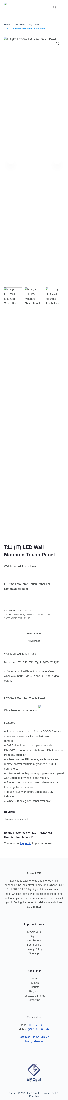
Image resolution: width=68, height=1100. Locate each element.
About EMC (34, 873)
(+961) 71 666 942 (38, 1025)
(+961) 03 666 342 (38, 1029)
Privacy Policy (34, 949)
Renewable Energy (34, 995)
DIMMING (31, 614)
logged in (25, 843)
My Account (34, 931)
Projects (34, 991)
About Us (34, 982)
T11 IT (27, 618)
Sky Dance (25, 610)
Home (33, 978)
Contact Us (33, 1000)
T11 (20, 618)
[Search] (54, 7)
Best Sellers (34, 944)
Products (34, 987)
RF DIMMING (44, 614)
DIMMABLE (18, 614)
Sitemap (34, 953)
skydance (10, 618)
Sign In (34, 936)
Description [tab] (34, 634)
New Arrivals (34, 940)
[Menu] (62, 7)
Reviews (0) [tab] (34, 641)
